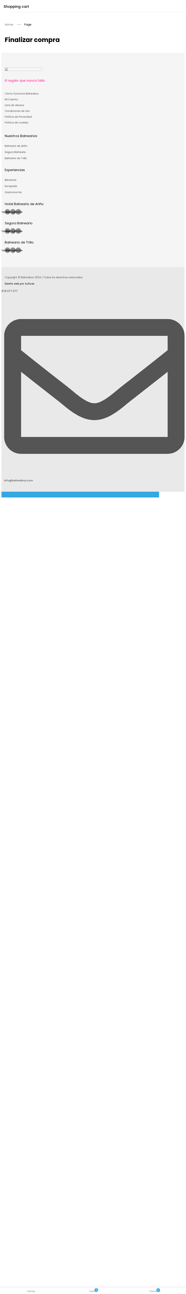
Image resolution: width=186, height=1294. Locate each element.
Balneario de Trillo (16, 158)
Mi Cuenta (11, 99)
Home (9, 24)
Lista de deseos (14, 105)
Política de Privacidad (18, 117)
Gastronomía (13, 192)
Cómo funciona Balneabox (22, 93)
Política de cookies (16, 122)
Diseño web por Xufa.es (19, 283)
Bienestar (11, 180)
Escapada (11, 186)
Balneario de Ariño (16, 146)
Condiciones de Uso (17, 111)
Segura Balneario (15, 152)
